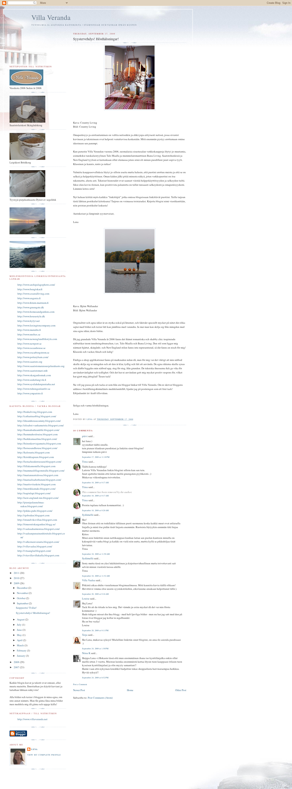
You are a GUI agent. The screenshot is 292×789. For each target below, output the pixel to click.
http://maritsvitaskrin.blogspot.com (36, 484)
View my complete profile (44, 754)
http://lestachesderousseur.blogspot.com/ (39, 461)
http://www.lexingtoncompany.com (36, 325)
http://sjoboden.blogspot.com (33, 515)
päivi (85, 436)
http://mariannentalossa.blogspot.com (37, 475)
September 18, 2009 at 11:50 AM (96, 554)
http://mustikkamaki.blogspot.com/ (36, 488)
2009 (17, 583)
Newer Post (79, 690)
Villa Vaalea (88, 580)
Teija (84, 635)
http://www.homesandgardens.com (35, 311)
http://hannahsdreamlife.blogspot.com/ (38, 430)
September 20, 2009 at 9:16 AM (95, 594)
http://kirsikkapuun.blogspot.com (35, 457)
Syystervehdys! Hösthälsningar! (33, 613)
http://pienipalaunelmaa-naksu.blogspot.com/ (30, 504)
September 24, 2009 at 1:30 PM (95, 648)
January (21, 655)
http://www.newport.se (29, 343)
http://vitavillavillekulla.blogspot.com (38, 555)
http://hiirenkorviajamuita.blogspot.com (39, 443)
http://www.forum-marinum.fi (32, 303)
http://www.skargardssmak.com (34, 375)
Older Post (180, 690)
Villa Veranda (51, 17)
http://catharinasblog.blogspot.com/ (36, 416)
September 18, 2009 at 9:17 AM (95, 482)
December (22, 588)
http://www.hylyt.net (28, 321)
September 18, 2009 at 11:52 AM (96, 575)
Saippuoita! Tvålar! (26, 607)
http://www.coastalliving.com (33, 293)
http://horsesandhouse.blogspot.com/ (37, 448)
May (19, 635)
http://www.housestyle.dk (31, 316)
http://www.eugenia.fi (29, 298)
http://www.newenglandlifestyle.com (37, 339)
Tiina (85, 461)
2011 (17, 573)
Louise (85, 598)
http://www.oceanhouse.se (31, 348)
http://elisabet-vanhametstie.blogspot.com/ (40, 425)
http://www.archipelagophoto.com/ (36, 284)
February (22, 650)
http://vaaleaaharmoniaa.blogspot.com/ (38, 529)
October (21, 598)
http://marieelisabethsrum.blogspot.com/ (39, 479)
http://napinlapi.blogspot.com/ (34, 493)
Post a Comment (80, 684)
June (19, 630)
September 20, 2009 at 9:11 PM (95, 630)
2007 (17, 667)
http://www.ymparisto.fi (30, 393)
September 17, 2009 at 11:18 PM (95, 457)
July (19, 624)
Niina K (86, 653)
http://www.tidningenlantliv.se (33, 389)
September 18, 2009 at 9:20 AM (95, 510)
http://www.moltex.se (28, 334)
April (20, 640)
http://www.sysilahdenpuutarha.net (36, 384)
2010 (17, 578)
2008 (17, 662)
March (20, 645)
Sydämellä (87, 515)
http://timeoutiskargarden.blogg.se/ (36, 524)
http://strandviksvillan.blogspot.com (37, 519)
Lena (34, 749)
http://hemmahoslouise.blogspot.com (37, 434)
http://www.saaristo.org (29, 361)
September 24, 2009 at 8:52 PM (95, 677)
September (23, 603)
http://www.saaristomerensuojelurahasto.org (41, 366)
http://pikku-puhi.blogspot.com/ (34, 511)
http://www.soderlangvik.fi (31, 380)
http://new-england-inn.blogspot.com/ (38, 498)
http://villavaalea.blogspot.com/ (34, 546)
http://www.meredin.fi (29, 330)
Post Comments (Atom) (100, 697)
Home (130, 690)
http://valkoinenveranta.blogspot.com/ (38, 542)
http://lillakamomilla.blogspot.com (36, 466)
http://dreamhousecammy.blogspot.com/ (39, 421)
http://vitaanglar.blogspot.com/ (34, 551)
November (23, 593)
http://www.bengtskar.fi (29, 289)
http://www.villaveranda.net (32, 719)
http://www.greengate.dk (30, 307)
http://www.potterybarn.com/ (32, 357)
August (21, 619)
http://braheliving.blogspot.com (34, 412)
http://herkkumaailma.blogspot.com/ (37, 439)
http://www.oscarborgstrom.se (33, 352)
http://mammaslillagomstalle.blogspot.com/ (41, 470)
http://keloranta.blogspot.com (33, 452)
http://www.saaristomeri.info (32, 370)
